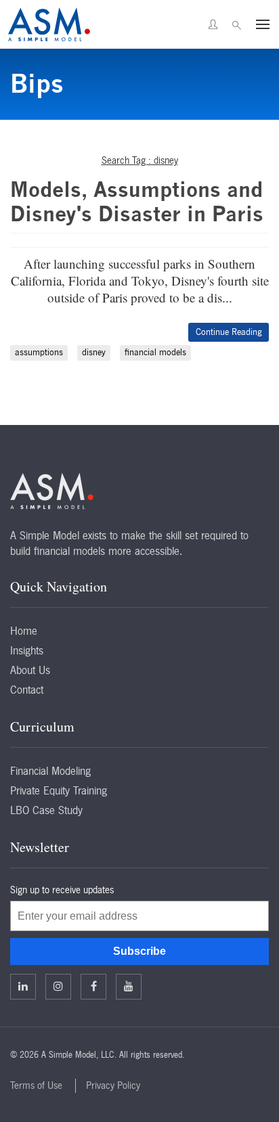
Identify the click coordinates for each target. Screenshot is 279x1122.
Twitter (58, 987)
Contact (26, 689)
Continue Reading (228, 332)
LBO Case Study (46, 810)
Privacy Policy (113, 1085)
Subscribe (139, 951)
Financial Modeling (50, 771)
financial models (155, 352)
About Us (30, 670)
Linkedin (23, 987)
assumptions (39, 352)
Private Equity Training (58, 790)
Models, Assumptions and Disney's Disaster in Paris (136, 201)
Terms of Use (36, 1085)
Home (23, 631)
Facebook (93, 987)
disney (94, 352)
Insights (26, 650)
